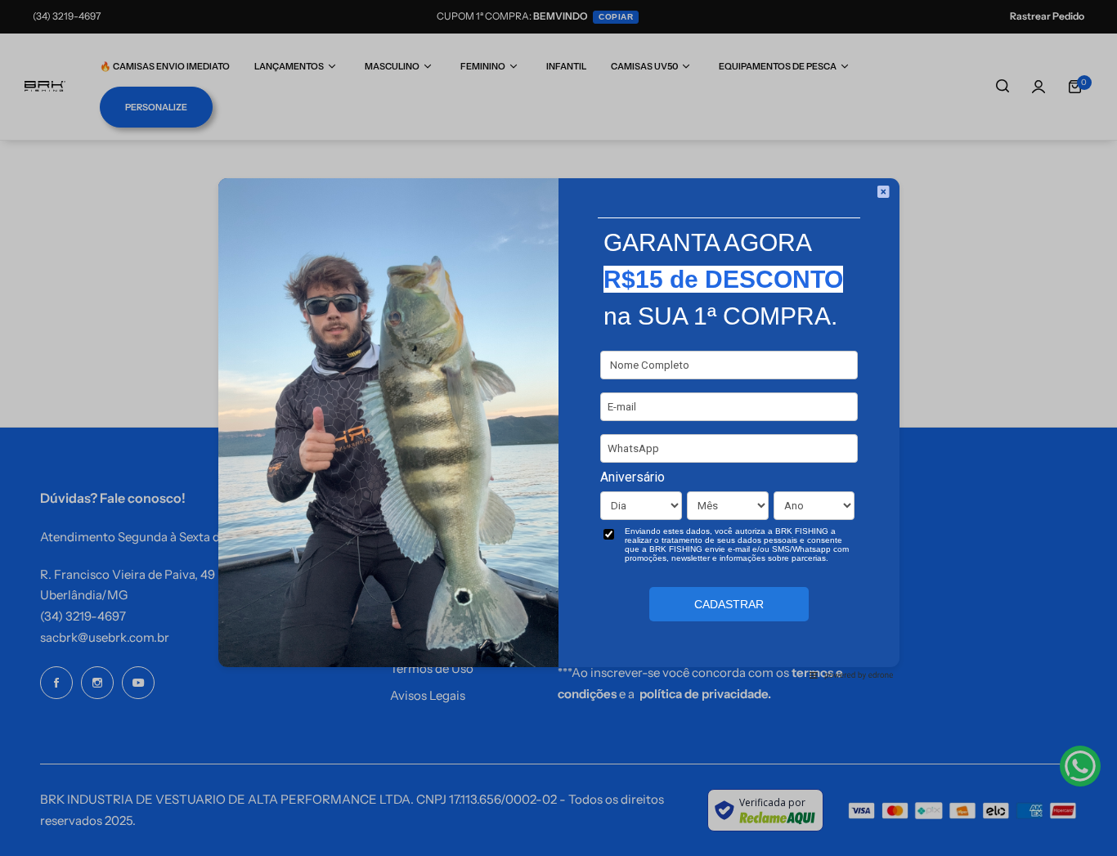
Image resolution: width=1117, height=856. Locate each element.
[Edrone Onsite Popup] (558, 428)
